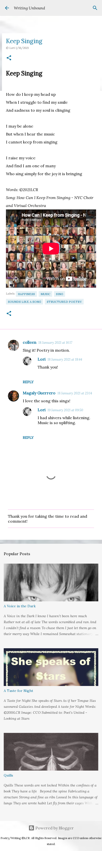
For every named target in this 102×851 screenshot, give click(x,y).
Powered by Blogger (54, 827)
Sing (59, 294)
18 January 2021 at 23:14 (74, 393)
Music (45, 294)
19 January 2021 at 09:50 (65, 410)
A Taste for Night (18, 690)
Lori (42, 359)
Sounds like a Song (24, 302)
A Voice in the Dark (20, 606)
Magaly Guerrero (39, 392)
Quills (8, 775)
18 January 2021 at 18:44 (65, 359)
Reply (28, 382)
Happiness (26, 294)
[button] (9, 58)
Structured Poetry (64, 302)
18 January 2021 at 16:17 (55, 342)
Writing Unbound (29, 7)
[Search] (95, 8)
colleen (29, 342)
